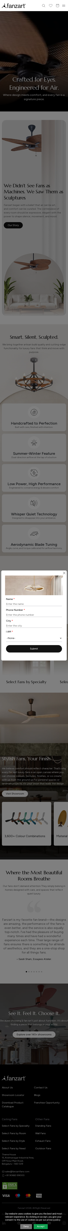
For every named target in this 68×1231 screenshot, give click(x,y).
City (9, 620)
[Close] (64, 573)
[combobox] (34, 638)
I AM (9, 631)
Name (10, 599)
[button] (34, 648)
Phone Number (15, 609)
